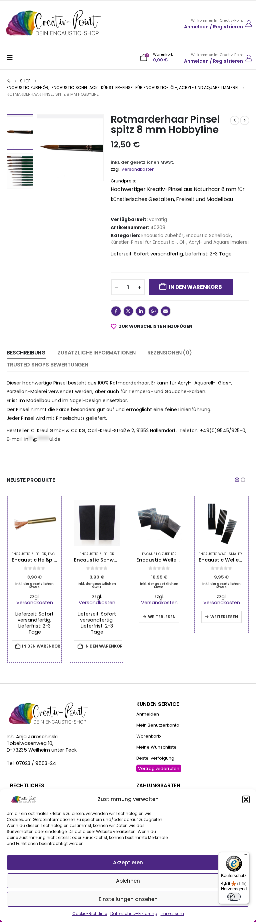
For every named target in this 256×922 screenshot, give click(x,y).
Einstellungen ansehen (128, 899)
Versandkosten (138, 169)
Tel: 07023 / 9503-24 (31, 763)
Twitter (128, 311)
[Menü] (245, 856)
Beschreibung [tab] (26, 352)
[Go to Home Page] (9, 81)
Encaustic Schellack (208, 235)
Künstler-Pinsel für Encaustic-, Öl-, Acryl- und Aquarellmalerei (180, 242)
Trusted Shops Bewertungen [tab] (47, 364)
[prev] (234, 120)
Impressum (172, 913)
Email (165, 311)
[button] (246, 799)
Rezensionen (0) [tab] (169, 352)
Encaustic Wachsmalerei (222, 554)
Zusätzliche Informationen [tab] (96, 352)
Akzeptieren (128, 862)
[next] (244, 120)
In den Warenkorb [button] (41, 646)
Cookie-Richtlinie (89, 913)
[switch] (234, 897)
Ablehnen (128, 880)
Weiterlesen (162, 617)
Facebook (116, 311)
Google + (153, 311)
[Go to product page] (34, 523)
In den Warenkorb (195, 287)
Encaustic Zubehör (162, 235)
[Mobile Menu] (12, 57)
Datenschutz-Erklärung (133, 913)
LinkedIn (140, 311)
